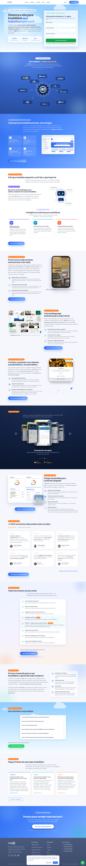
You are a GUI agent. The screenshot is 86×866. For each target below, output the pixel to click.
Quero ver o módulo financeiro (24, 509)
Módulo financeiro (36, 852)
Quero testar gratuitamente (17, 398)
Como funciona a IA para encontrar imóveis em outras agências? (38, 737)
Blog (43, 2)
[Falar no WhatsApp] (82, 863)
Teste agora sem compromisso (18, 574)
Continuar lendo (13, 792)
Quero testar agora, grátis (17, 161)
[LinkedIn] (15, 855)
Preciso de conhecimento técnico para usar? (33, 721)
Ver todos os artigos (15, 799)
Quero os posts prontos (16, 299)
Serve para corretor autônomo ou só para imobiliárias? (35, 733)
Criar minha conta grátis (28, 653)
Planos (26, 2)
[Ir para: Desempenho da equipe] (44, 458)
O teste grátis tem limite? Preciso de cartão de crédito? (35, 717)
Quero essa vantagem (16, 243)
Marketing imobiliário (36, 854)
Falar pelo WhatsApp (17, 746)
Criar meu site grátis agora (42, 826)
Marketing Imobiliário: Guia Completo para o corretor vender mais (18, 778)
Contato (48, 2)
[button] (53, 432)
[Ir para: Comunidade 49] (45, 458)
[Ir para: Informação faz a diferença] (46, 458)
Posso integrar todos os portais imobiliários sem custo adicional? (38, 729)
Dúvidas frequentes (51, 854)
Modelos (32, 2)
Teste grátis (73, 2)
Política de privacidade (73, 864)
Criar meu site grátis (60, 40)
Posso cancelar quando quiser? (29, 725)
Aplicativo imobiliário (36, 849)
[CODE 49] (9, 2)
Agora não (49, 862)
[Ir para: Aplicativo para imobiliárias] (39, 458)
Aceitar (55, 862)
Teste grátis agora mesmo (53, 348)
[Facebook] (9, 855)
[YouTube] (18, 855)
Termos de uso (65, 864)
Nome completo (49, 22)
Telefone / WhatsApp (50, 33)
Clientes (38, 2)
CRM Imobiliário (35, 844)
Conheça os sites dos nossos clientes (68, 571)
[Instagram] (12, 855)
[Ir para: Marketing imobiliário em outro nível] (40, 458)
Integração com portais (37, 847)
